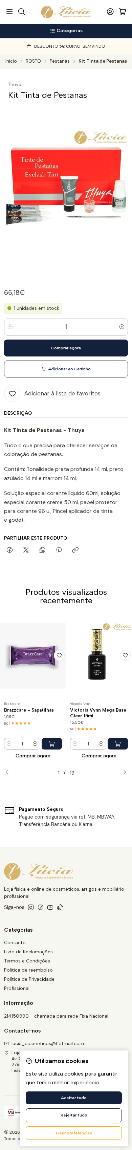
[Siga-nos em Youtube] (50, 907)
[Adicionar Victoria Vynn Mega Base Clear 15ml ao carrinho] (118, 744)
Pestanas (60, 61)
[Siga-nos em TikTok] (60, 907)
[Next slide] (123, 773)
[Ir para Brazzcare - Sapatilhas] (33, 655)
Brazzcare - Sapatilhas (29, 710)
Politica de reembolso (28, 970)
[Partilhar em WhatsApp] (42, 550)
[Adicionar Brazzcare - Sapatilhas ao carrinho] (52, 744)
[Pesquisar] (21, 12)
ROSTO (33, 61)
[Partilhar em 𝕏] (26, 550)
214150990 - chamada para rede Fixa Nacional (56, 1016)
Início (11, 61)
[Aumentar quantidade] (122, 327)
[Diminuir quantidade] (10, 327)
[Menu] (9, 12)
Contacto (15, 942)
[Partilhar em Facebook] (9, 550)
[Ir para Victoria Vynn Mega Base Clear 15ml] (99, 655)
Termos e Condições (27, 961)
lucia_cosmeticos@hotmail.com (48, 1043)
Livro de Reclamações (28, 952)
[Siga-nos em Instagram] (30, 907)
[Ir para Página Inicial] (66, 12)
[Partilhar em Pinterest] (59, 550)
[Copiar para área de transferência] (75, 550)
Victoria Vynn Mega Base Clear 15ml (98, 712)
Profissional (16, 988)
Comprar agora (33, 756)
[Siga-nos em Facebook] (40, 907)
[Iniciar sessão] (110, 12)
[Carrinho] (122, 12)
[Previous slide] (9, 773)
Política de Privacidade (29, 979)
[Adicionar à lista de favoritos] (59, 655)
